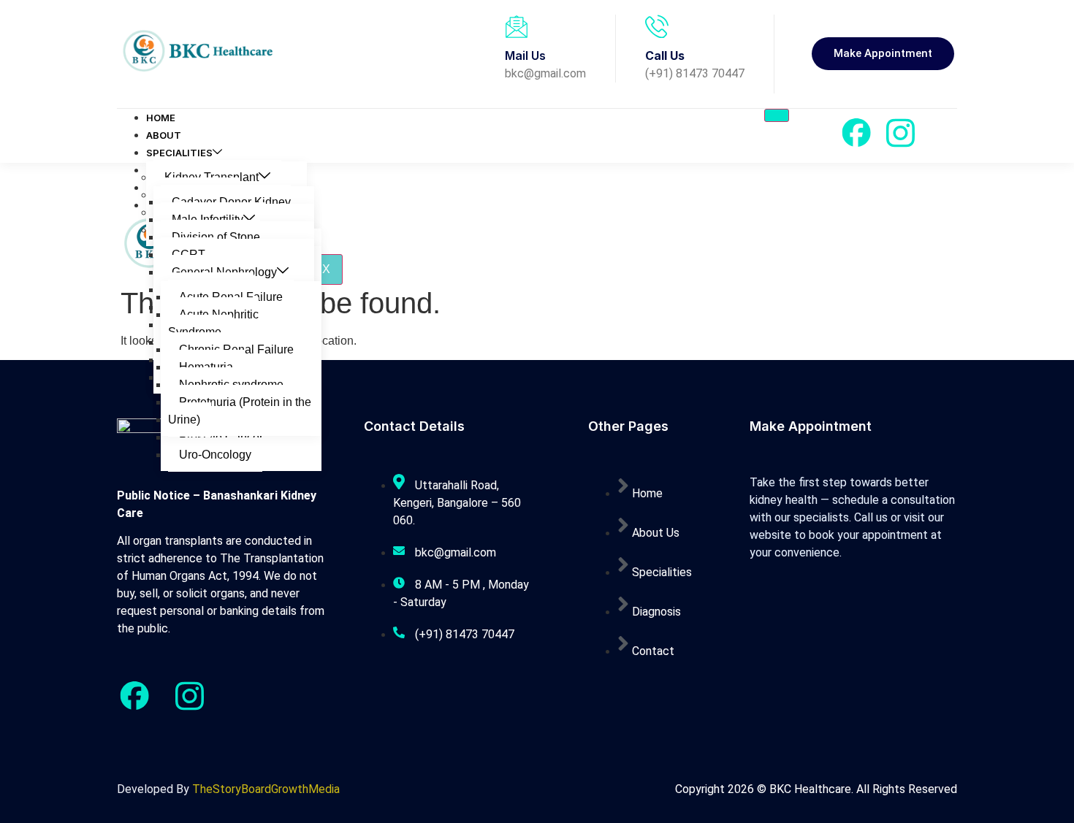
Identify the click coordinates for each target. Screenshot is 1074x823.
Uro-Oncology (215, 454)
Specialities (179, 152)
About (163, 135)
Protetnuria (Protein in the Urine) (239, 411)
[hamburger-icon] (776, 115)
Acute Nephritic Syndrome (213, 323)
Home (160, 117)
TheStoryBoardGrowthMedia (266, 789)
